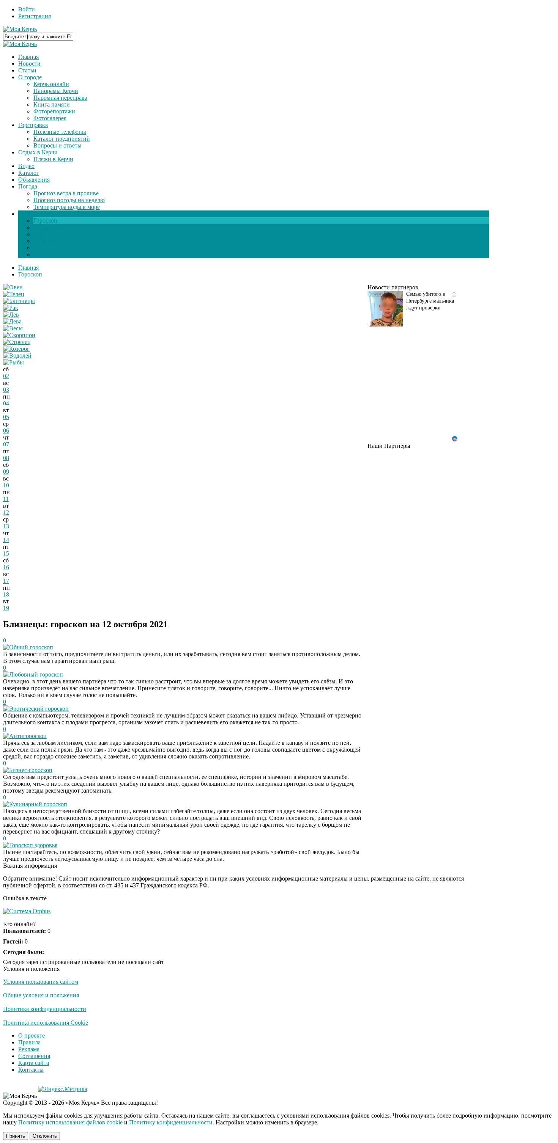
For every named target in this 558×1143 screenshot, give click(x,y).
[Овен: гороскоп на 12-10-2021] (13, 287)
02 (6, 376)
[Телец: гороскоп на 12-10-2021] (13, 294)
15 (6, 553)
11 (6, 499)
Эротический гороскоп (39, 708)
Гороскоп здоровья (33, 845)
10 (6, 485)
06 (6, 430)
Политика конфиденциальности (44, 1009)
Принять (15, 1136)
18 (6, 594)
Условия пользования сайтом (40, 981)
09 (6, 471)
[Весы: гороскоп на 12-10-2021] (13, 328)
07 (6, 444)
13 (6, 526)
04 (6, 403)
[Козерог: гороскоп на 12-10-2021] (16, 348)
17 (6, 581)
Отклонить (45, 1136)
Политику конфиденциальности (171, 1122)
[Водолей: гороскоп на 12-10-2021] (17, 355)
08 (6, 458)
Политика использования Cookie (45, 1022)
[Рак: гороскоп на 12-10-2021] (10, 308)
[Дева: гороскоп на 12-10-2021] (12, 321)
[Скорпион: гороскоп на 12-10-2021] (19, 335)
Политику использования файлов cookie (70, 1122)
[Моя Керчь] (20, 29)
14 (6, 540)
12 (6, 512)
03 (6, 389)
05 (6, 417)
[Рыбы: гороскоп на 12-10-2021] (13, 362)
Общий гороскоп (31, 647)
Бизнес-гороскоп (30, 770)
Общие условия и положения (41, 995)
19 (6, 608)
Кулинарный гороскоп (38, 804)
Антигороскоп (28, 736)
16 (6, 567)
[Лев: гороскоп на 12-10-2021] (11, 314)
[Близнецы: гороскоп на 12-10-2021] (19, 301)
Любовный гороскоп (36, 674)
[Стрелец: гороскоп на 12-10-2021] (17, 342)
